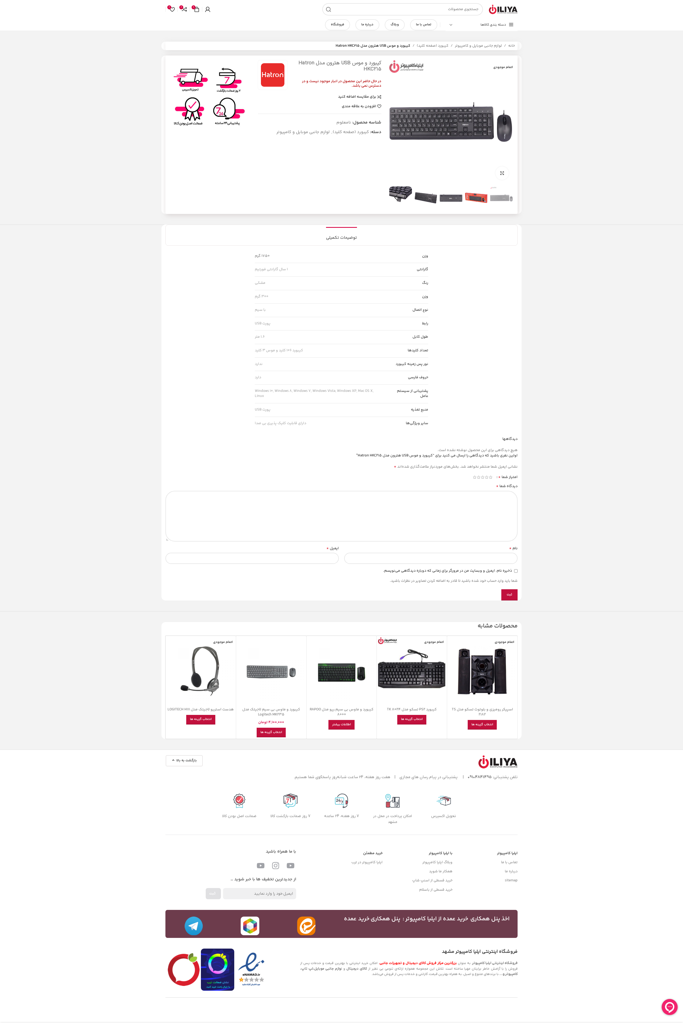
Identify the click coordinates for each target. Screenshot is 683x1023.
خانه (511, 46)
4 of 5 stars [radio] (478, 477)
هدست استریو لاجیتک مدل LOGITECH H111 (201, 709)
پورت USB (263, 324)
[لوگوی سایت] (503, 9)
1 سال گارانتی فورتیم (271, 269)
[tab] (341, 235)
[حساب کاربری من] (207, 9)
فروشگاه (337, 24)
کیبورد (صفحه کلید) (432, 46)
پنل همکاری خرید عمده (372, 919)
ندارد (259, 364)
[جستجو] (328, 9)
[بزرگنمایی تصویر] (502, 173)
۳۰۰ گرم (261, 297)
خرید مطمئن (373, 853)
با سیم (260, 310)
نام (513, 548)
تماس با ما (423, 24)
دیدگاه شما (507, 486)
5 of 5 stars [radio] (474, 477)
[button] (506, 197)
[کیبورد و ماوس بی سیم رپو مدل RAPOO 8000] (341, 671)
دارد (258, 377)
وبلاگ (395, 24)
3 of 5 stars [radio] (483, 477)
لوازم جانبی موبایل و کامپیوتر (478, 46)
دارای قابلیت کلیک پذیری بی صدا (280, 423)
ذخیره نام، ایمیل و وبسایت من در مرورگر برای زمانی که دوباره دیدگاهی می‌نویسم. (447, 571)
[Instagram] (275, 865)
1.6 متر (260, 337)
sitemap (511, 880)
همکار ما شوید (440, 871)
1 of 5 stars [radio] (491, 477)
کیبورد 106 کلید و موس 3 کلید (279, 350)
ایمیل (332, 548)
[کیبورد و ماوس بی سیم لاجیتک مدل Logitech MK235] (271, 671)
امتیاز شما (508, 477)
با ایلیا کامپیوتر (440, 853)
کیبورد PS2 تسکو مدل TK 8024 (412, 709)
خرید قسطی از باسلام (435, 890)
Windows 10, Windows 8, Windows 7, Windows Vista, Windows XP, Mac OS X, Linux (314, 393)
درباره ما (367, 24)
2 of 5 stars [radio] (487, 477)
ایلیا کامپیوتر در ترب (367, 862)
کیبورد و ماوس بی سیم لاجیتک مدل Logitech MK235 (271, 712)
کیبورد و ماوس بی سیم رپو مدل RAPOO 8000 (342, 712)
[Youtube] (290, 865)
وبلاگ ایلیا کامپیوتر (437, 862)
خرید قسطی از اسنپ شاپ (432, 880)
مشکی (260, 283)
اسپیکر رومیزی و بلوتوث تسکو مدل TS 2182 (482, 712)
